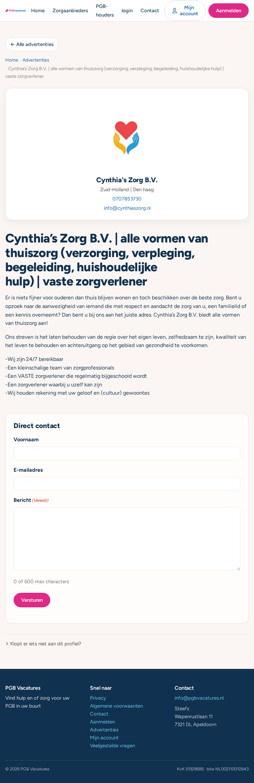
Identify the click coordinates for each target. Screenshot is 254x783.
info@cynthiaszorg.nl (127, 208)
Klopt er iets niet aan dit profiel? (45, 644)
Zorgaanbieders (70, 11)
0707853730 (127, 199)
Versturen (32, 600)
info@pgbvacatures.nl (199, 698)
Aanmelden (228, 11)
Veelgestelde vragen (112, 746)
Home (38, 11)
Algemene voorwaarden (116, 706)
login (127, 11)
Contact (150, 11)
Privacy (98, 698)
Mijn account (189, 11)
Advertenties (35, 60)
